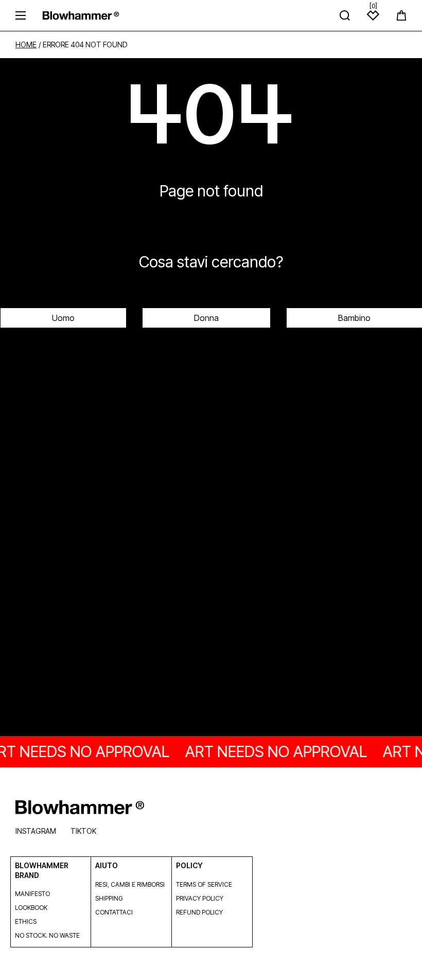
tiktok (83, 831)
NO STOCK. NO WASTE (47, 935)
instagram (35, 831)
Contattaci (114, 912)
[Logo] (80, 15)
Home (26, 45)
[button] (401, 15)
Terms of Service (204, 884)
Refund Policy (199, 912)
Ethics (26, 921)
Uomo (63, 318)
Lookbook (31, 907)
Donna (206, 318)
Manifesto (32, 894)
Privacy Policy (199, 898)
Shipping (108, 898)
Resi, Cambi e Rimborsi (130, 884)
